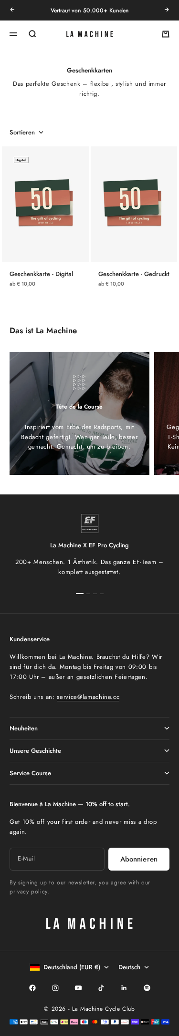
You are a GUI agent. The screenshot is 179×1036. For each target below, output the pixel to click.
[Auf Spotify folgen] (147, 988)
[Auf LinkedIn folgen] (124, 988)
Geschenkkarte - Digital (41, 273)
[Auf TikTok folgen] (101, 988)
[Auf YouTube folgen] (78, 988)
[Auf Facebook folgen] (32, 988)
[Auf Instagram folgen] (55, 988)
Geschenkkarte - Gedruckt (133, 273)
